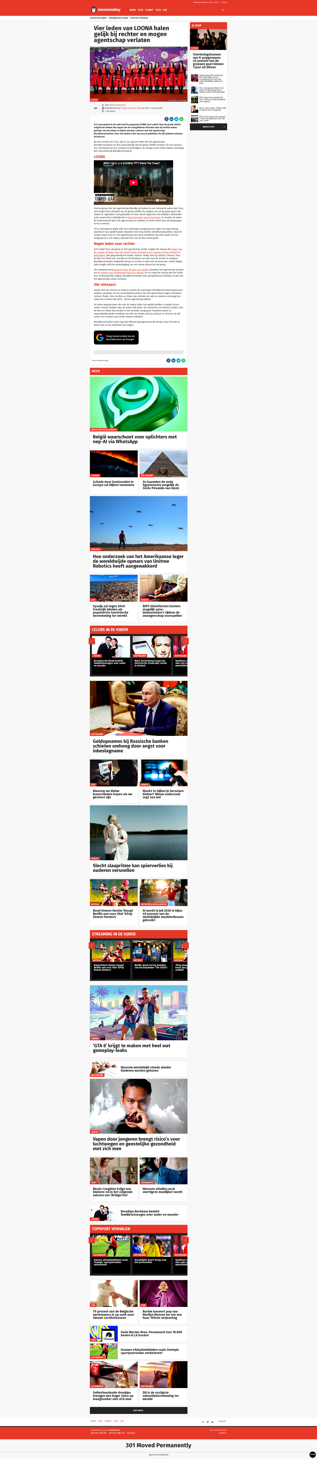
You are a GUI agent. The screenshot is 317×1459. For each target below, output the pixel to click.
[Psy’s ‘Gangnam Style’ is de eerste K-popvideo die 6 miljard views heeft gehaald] (194, 87)
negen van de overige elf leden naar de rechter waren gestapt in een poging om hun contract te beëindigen (138, 252)
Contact (222, 1433)
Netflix (95, 904)
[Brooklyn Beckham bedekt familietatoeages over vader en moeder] (104, 1206)
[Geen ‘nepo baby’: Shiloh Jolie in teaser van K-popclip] (194, 107)
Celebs (94, 1219)
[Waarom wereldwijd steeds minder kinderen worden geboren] (104, 1062)
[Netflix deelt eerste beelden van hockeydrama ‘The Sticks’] (152, 942)
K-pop (94, 100)
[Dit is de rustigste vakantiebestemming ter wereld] (163, 1362)
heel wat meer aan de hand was (144, 217)
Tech (158, 10)
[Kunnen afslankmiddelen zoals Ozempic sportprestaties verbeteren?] (104, 1345)
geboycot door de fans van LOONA (131, 269)
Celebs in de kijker (98, 18)
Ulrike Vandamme (118, 105)
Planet (149, 10)
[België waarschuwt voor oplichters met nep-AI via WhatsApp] (138, 378)
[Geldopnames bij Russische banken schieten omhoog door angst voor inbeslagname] (138, 682)
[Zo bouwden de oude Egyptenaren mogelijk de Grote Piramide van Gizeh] (163, 452)
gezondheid (147, 1182)
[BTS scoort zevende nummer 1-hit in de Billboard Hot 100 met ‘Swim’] (194, 116)
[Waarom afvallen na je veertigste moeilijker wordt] (163, 1159)
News (133, 10)
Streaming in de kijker (118, 18)
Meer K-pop (214, 126)
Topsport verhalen (139, 18)
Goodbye (131, 1433)
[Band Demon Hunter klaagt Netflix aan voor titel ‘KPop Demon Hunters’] (114, 880)
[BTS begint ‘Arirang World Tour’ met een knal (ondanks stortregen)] (194, 97)
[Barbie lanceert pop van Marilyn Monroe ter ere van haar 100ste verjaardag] (163, 1281)
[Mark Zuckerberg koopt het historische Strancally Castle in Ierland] (152, 637)
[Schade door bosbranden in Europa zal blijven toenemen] (114, 452)
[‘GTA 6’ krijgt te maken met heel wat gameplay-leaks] (138, 986)
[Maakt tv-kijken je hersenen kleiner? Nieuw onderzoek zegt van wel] (163, 761)
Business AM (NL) (99, 1433)
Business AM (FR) (117, 1433)
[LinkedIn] (212, 1421)
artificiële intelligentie (104, 429)
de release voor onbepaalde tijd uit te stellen (121, 272)
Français (224, 2)
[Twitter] (208, 1421)
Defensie (95, 549)
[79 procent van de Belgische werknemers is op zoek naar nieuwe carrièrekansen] (114, 1281)
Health (144, 600)
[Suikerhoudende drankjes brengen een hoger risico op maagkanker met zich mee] (114, 1362)
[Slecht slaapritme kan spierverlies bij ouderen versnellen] (138, 806)
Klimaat (95, 475)
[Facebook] (203, 1421)
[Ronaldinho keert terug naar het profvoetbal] (152, 1236)
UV (95, 108)
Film (143, 1305)
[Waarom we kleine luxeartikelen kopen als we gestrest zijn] (114, 761)
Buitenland (147, 475)
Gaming (95, 1038)
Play (140, 10)
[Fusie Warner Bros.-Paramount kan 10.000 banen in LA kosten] (104, 1327)
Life (165, 10)
